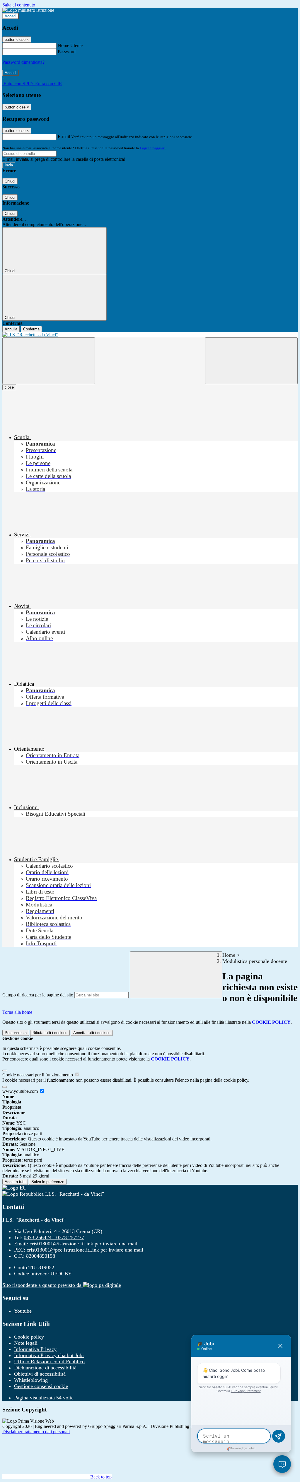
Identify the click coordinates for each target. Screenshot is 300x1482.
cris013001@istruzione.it (83, 1244)
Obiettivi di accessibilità (40, 1374)
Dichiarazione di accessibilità (45, 1368)
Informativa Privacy (35, 1349)
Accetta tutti (91, 1033)
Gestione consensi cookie (41, 1386)
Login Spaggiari (153, 148)
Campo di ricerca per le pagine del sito (37, 994)
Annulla (11, 329)
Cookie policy (29, 1337)
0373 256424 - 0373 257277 (54, 1237)
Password (67, 51)
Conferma (31, 329)
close (9, 387)
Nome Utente (70, 45)
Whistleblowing (31, 1380)
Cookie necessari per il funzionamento (38, 1074)
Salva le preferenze (47, 1182)
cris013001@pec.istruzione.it (85, 1250)
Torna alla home (17, 1012)
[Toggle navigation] (48, 360)
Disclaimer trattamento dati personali (36, 1431)
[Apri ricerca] (251, 360)
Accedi (10, 16)
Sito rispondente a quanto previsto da (42, 1285)
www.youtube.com (20, 1091)
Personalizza (16, 1033)
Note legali (26, 1343)
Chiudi (10, 181)
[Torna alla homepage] (150, 334)
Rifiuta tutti (50, 1033)
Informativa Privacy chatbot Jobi (49, 1355)
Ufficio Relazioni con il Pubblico (49, 1361)
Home (228, 955)
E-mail (64, 136)
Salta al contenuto (18, 4)
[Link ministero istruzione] (28, 10)
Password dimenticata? (23, 62)
